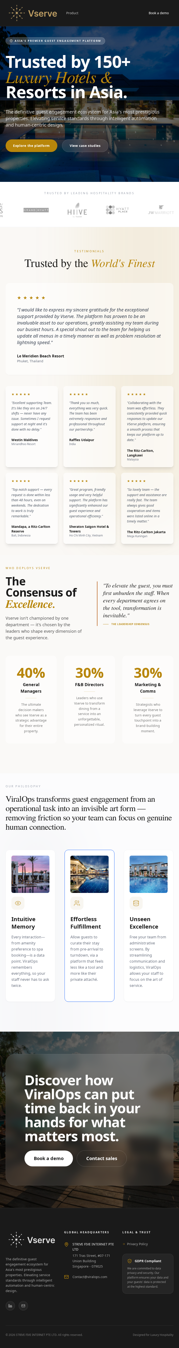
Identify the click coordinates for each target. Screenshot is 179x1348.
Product (72, 13)
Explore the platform (31, 145)
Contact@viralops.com (89, 1277)
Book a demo (159, 13)
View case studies (85, 145)
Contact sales (101, 1158)
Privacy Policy (137, 1244)
